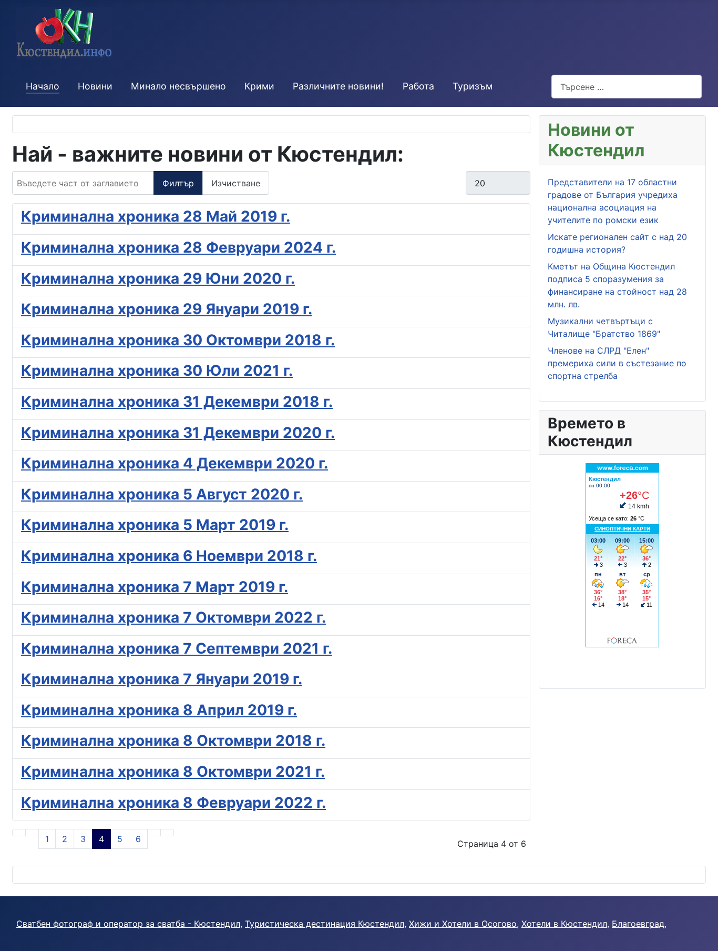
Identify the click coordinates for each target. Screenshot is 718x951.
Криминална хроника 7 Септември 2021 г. (176, 648)
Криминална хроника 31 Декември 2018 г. (177, 402)
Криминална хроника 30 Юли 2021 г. (157, 370)
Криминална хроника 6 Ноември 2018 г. (169, 556)
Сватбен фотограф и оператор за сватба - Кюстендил (128, 923)
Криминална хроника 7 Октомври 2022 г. (173, 617)
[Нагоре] (705, 938)
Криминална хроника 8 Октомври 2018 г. (173, 740)
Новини (95, 86)
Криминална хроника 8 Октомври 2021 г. (173, 771)
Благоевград (638, 923)
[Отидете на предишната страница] (32, 832)
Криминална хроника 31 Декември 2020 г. (178, 433)
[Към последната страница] (167, 832)
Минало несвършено (178, 86)
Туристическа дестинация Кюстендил (324, 923)
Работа (418, 86)
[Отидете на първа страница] (19, 832)
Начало (42, 86)
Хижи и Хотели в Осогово (463, 923)
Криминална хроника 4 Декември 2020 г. (174, 463)
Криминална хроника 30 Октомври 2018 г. (178, 340)
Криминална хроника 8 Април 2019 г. (159, 710)
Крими (259, 86)
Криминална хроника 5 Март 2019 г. (155, 525)
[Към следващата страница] (154, 832)
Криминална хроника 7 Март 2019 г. (154, 587)
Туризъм (473, 86)
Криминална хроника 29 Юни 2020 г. (158, 278)
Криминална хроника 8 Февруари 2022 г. (173, 803)
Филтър (178, 183)
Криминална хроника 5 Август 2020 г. (162, 494)
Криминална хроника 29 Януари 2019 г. (166, 309)
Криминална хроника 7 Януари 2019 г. (161, 679)
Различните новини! (338, 86)
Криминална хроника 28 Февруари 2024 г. (178, 247)
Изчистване (235, 183)
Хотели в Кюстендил (564, 923)
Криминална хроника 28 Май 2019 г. (155, 216)
